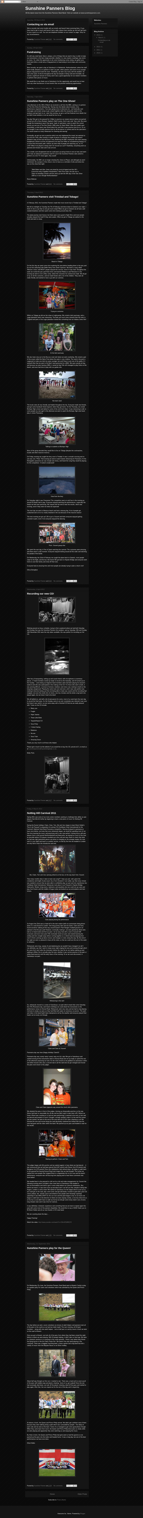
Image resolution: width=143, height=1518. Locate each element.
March (100, 37)
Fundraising (34, 52)
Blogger (82, 1513)
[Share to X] (71, 39)
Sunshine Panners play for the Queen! (49, 1248)
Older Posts (82, 1494)
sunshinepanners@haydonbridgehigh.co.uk (42, 749)
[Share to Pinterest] (76, 39)
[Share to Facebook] (74, 39)
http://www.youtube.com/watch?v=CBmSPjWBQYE (55, 1222)
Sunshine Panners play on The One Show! (51, 101)
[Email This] (67, 39)
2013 (99, 35)
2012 (99, 47)
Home (52, 1494)
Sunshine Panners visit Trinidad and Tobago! (52, 196)
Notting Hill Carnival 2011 (41, 813)
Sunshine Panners (100, 24)
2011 (98, 50)
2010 (99, 53)
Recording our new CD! (40, 593)
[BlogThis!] (69, 39)
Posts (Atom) (61, 1500)
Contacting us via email (40, 24)
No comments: (58, 39)
